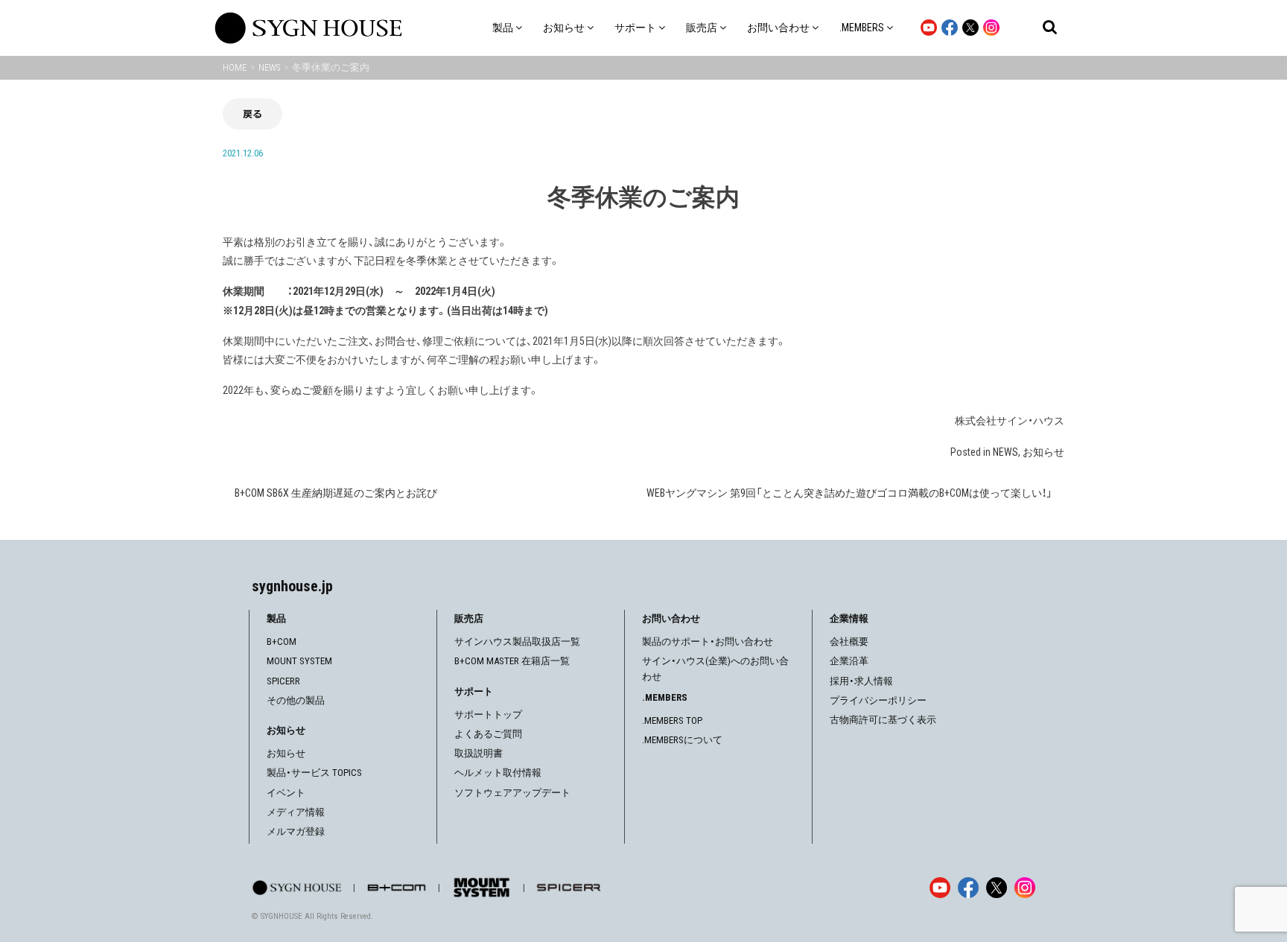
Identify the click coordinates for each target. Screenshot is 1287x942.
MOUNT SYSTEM (299, 660)
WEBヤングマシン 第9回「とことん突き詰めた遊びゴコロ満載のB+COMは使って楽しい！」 (849, 493)
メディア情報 (296, 812)
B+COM (281, 641)
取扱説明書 (478, 753)
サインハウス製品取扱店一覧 (517, 641)
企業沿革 (849, 660)
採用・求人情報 (861, 681)
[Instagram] (1024, 887)
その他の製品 (296, 700)
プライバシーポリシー (878, 700)
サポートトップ (488, 714)
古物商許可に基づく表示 (883, 719)
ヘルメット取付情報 (497, 772)
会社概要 (849, 641)
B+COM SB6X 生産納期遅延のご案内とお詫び (336, 493)
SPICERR (283, 681)
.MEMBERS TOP (672, 720)
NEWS (1005, 452)
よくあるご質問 (488, 733)
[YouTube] (940, 887)
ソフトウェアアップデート (512, 792)
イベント (286, 792)
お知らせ (1043, 452)
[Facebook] (968, 887)
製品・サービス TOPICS (314, 772)
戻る (252, 113)
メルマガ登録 (296, 831)
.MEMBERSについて (682, 739)
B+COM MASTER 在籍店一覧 (512, 660)
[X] (996, 887)
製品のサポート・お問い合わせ (707, 641)
